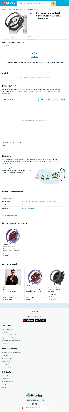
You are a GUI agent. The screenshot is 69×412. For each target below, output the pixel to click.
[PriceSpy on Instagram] (36, 403)
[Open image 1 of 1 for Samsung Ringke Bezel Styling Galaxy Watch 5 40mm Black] (15, 22)
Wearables (20, 9)
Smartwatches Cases (31, 9)
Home (3, 9)
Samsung (24, 205)
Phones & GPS (11, 9)
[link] (12, 242)
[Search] (53, 3)
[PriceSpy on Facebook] (33, 403)
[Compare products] (31, 13)
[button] (7, 46)
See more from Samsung (9, 215)
